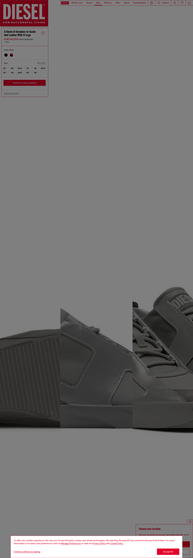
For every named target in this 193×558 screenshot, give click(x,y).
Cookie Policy (116, 543)
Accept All (168, 551)
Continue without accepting (27, 551)
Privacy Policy (99, 543)
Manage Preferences (71, 543)
